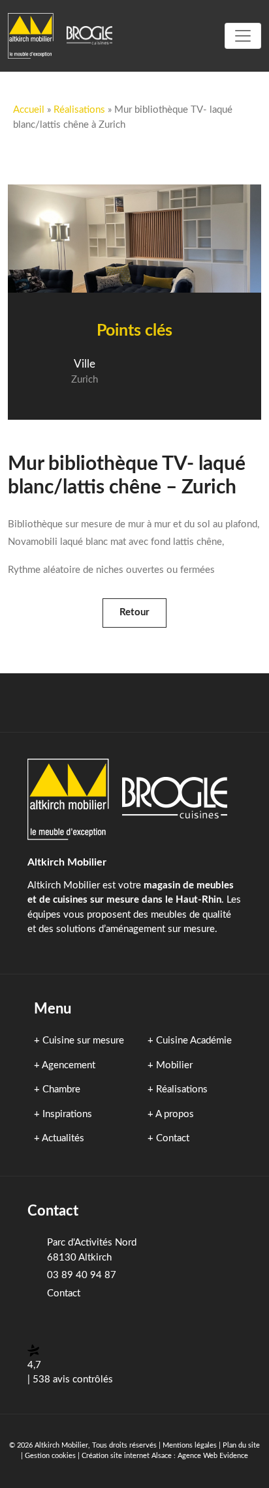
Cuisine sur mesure (83, 1040)
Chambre (61, 1089)
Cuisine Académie (194, 1040)
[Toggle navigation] (243, 36)
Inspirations (67, 1114)
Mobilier (174, 1065)
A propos (174, 1114)
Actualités (63, 1138)
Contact (172, 1138)
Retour (134, 612)
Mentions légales (190, 1445)
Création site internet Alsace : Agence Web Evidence (165, 1455)
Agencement (68, 1065)
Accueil (28, 110)
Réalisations (79, 110)
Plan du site (241, 1445)
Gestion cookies (50, 1455)
